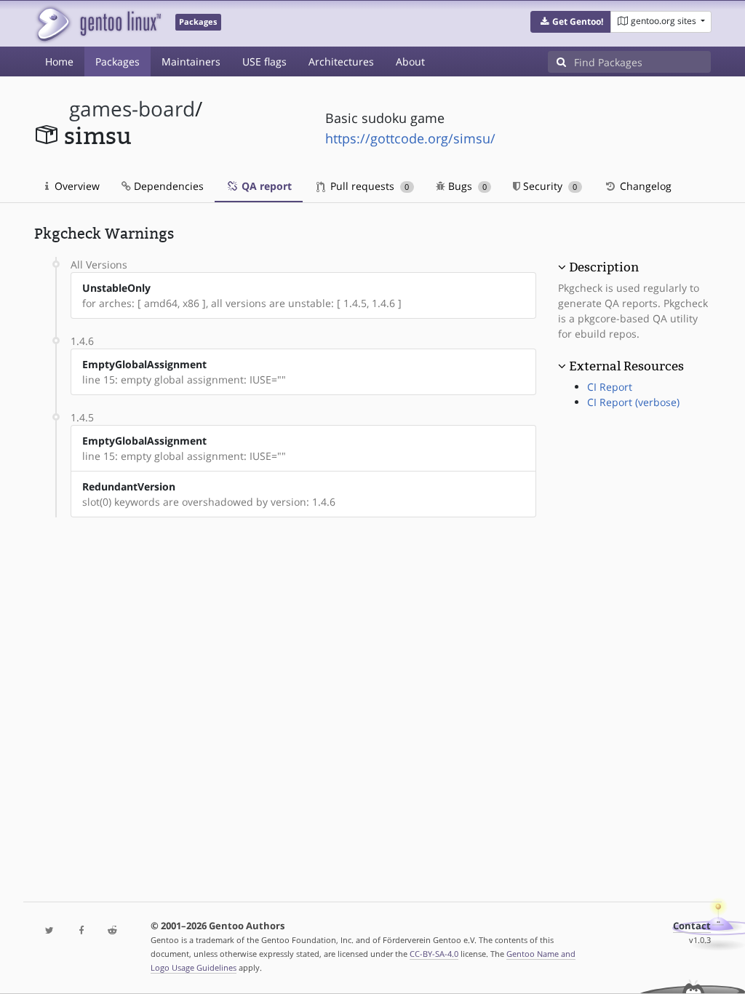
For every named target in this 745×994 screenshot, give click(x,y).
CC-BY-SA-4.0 (434, 953)
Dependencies (167, 186)
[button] (570, 22)
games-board (132, 108)
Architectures (341, 61)
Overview (76, 186)
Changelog (644, 186)
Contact (692, 926)
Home (59, 61)
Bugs (466, 186)
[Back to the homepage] (97, 24)
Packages (117, 61)
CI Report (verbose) (633, 402)
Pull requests (368, 186)
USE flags (264, 61)
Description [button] (604, 267)
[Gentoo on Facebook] (81, 931)
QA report (265, 186)
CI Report (609, 387)
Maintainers (191, 61)
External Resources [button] (626, 366)
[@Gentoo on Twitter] (49, 931)
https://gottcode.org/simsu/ (410, 138)
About (410, 61)
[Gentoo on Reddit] (112, 931)
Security (548, 186)
